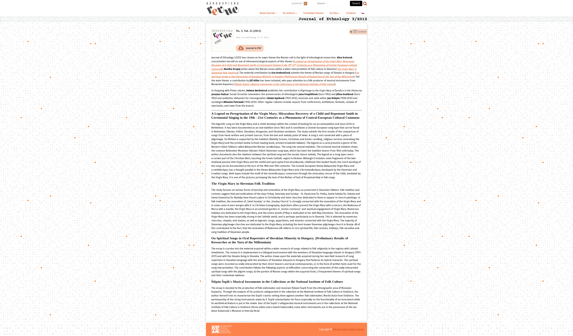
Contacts (351, 13)
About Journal (267, 13)
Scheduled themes (313, 13)
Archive (334, 13)
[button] (250, 48)
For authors (289, 13)
